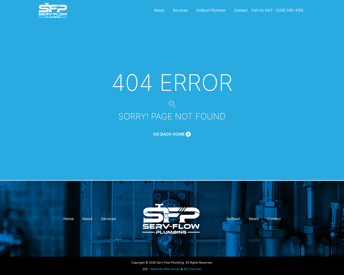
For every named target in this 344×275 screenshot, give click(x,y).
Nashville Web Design (165, 269)
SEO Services (193, 269)
